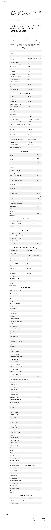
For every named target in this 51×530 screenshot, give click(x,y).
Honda (16, 19)
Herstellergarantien (30, 45)
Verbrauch (35, 44)
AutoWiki (4, 1)
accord (20, 19)
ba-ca (24, 19)
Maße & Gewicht (24, 44)
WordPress (47, 527)
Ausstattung (23, 45)
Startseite (11, 19)
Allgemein (12, 44)
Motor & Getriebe (17, 44)
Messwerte (30, 44)
